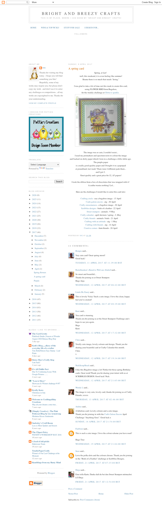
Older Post (128, 493)
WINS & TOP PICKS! (50, 27)
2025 (34, 199)
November (39, 239)
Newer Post (73, 493)
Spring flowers (40, 272)
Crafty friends (90, 218)
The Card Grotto (39, 333)
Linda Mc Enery (82, 292)
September (39, 248)
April (37, 268)
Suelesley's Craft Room (42, 422)
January (38, 294)
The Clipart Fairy (40, 432)
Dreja (77, 469)
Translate (49, 168)
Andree (78, 406)
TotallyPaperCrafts (41, 450)
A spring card (39, 276)
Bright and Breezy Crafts (81, 13)
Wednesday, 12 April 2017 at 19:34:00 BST (100, 358)
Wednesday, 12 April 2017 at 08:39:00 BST (100, 303)
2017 (34, 232)
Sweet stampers (93, 211)
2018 (34, 228)
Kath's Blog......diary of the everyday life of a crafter (44, 347)
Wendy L (79, 387)
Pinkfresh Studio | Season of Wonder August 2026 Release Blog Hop (46, 337)
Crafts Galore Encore (113, 414)
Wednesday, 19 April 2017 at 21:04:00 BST (100, 443)
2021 (34, 215)
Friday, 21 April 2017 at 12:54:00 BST (97, 481)
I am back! (36, 362)
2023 (34, 207)
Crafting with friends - (94, 224)
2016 (34, 299)
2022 (34, 211)
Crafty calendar (87, 214)
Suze (77, 451)
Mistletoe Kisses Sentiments (42, 416)
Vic (44, 68)
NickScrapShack (82, 365)
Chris (77, 339)
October (38, 244)
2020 (34, 219)
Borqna (78, 250)
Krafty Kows (37, 389)
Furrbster (79, 428)
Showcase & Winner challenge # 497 (46, 383)
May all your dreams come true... (44, 404)
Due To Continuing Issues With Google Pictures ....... (44, 372)
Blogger (51, 472)
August (38, 252)
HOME (33, 27)
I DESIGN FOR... (91, 27)
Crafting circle (87, 198)
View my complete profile (42, 103)
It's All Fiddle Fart (40, 369)
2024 (34, 203)
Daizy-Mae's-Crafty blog (43, 359)
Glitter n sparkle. (112, 92)
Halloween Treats (38, 444)
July (37, 256)
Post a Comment (75, 488)
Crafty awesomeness (88, 204)
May (37, 264)
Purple (36, 280)
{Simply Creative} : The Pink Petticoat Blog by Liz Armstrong (46, 412)
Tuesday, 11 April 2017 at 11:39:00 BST (98, 262)
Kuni (77, 311)
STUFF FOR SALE (72, 27)
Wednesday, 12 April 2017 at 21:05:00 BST (100, 380)
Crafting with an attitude (95, 221)
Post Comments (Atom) (90, 499)
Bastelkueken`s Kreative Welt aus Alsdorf (93, 269)
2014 (34, 307)
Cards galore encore (94, 201)
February (39, 289)
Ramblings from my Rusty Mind (46, 462)
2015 (34, 303)
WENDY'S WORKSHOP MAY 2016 (46, 434)
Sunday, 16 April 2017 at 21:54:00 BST (98, 421)
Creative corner (90, 228)
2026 (34, 195)
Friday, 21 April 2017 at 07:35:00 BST (97, 462)
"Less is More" (39, 380)
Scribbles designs (88, 208)
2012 (34, 315)
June (37, 260)
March (38, 285)
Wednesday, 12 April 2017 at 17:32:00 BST (100, 332)
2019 (34, 224)
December (39, 235)
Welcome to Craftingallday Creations (44, 400)
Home (101, 493)
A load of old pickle (40, 441)
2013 (34, 311)
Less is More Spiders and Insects (44, 425)
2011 (34, 319)
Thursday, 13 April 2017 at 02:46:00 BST (99, 399)
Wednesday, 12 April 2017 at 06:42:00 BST (100, 284)
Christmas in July (38, 392)
